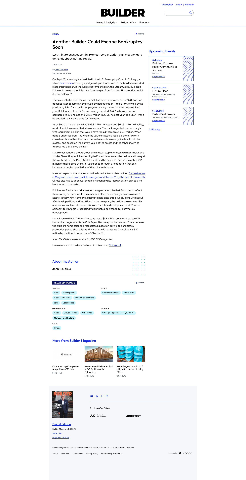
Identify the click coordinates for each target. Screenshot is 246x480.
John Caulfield (61, 70)
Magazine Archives (60, 437)
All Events (154, 129)
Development (69, 292)
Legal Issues (68, 303)
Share (141, 34)
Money (55, 34)
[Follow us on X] (97, 396)
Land (56, 303)
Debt (56, 292)
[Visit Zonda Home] (181, 453)
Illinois (57, 328)
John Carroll (129, 292)
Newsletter (167, 4)
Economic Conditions (84, 297)
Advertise (65, 453)
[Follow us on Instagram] (107, 396)
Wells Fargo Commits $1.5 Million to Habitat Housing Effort (130, 369)
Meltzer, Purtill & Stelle (64, 318)
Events (143, 22)
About (55, 453)
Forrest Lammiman (110, 292)
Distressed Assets (62, 297)
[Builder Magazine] (123, 13)
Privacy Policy (92, 453)
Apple (56, 313)
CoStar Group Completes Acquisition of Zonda (65, 368)
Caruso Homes (70, 313)
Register (189, 4)
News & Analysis (105, 22)
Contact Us (78, 453)
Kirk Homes (66, 83)
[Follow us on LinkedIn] (91, 396)
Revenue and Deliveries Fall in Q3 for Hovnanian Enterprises (99, 369)
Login (179, 4)
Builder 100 (127, 22)
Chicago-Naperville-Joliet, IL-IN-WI (118, 313)
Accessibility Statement (111, 453)
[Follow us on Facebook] (102, 396)
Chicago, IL (115, 245)
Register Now (158, 76)
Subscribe (57, 433)
